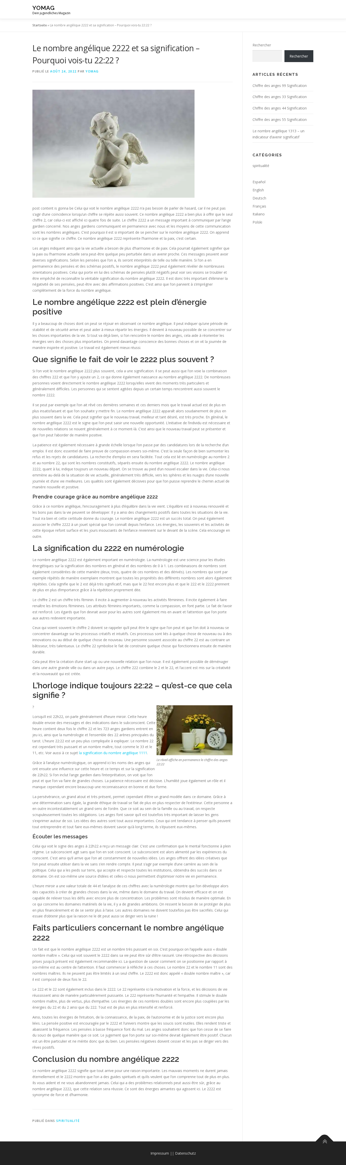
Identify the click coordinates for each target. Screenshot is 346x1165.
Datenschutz (185, 1153)
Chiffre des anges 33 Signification (280, 96)
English (258, 190)
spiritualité (68, 1121)
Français (259, 206)
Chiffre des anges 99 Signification (280, 85)
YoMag (43, 7)
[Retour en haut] (325, 1141)
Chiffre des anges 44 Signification (280, 108)
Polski (257, 222)
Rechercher (262, 45)
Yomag (92, 71)
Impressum (159, 1153)
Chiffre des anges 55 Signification (280, 119)
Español (259, 181)
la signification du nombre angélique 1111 (113, 752)
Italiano (259, 214)
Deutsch (259, 198)
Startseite (39, 25)
